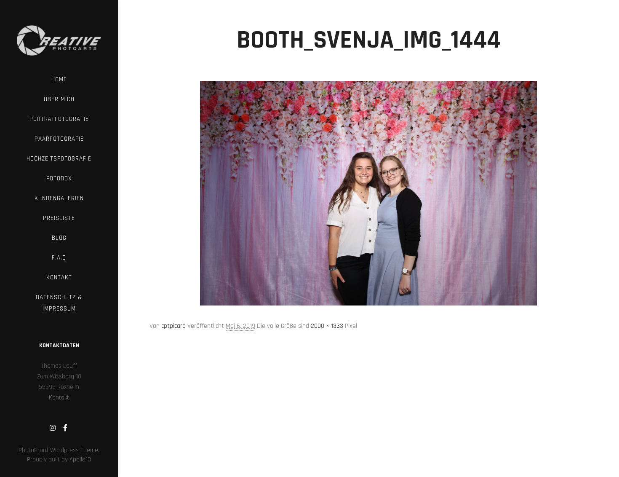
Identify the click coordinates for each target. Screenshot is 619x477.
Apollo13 (80, 460)
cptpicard (173, 326)
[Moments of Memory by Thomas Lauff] (59, 34)
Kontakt (59, 398)
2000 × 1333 (327, 326)
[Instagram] (52, 427)
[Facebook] (65, 427)
